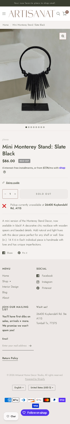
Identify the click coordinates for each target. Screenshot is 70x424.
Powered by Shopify (35, 379)
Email (5, 338)
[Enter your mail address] (30, 345)
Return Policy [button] (10, 358)
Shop (5, 281)
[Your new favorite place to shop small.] (35, 3)
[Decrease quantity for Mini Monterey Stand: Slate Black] (5, 193)
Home (6, 25)
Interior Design (10, 287)
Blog (4, 292)
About (5, 298)
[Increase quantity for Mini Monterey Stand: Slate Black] (15, 193)
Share (10, 252)
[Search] (58, 13)
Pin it (24, 252)
